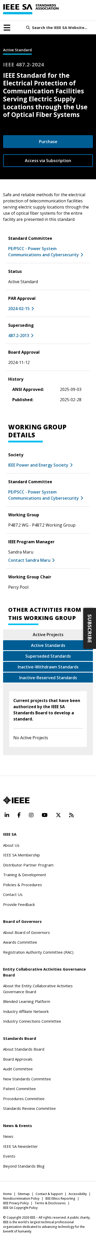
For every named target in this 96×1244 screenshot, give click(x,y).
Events (9, 1156)
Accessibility (78, 1194)
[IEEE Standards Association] (31, 9)
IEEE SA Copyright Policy (20, 1208)
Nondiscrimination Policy (21, 1198)
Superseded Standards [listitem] (48, 656)
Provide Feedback (19, 904)
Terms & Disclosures (50, 1203)
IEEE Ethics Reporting (60, 1198)
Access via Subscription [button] (48, 160)
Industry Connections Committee (32, 1021)
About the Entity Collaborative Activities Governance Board (38, 988)
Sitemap (24, 1194)
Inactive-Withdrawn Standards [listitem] (48, 667)
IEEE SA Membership (21, 854)
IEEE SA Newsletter (20, 1146)
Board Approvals (18, 1059)
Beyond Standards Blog (24, 1166)
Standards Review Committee (29, 1108)
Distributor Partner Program (28, 864)
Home (7, 1194)
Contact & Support (49, 1194)
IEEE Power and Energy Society (38, 465)
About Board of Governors (26, 932)
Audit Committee (18, 1068)
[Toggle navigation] (7, 28)
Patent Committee (19, 1088)
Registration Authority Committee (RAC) (38, 952)
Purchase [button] (48, 141)
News (8, 1136)
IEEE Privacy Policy (16, 1203)
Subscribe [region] (89, 628)
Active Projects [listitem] (48, 634)
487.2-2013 (18, 335)
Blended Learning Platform (26, 1001)
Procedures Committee (24, 1098)
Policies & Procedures (22, 884)
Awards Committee (20, 942)
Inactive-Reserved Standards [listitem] (48, 677)
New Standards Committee (27, 1078)
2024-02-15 (19, 308)
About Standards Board (23, 1049)
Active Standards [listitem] (48, 645)
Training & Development (24, 874)
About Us (11, 845)
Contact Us (13, 894)
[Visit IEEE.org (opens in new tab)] (16, 800)
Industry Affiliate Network (26, 1011)
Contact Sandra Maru (29, 560)
